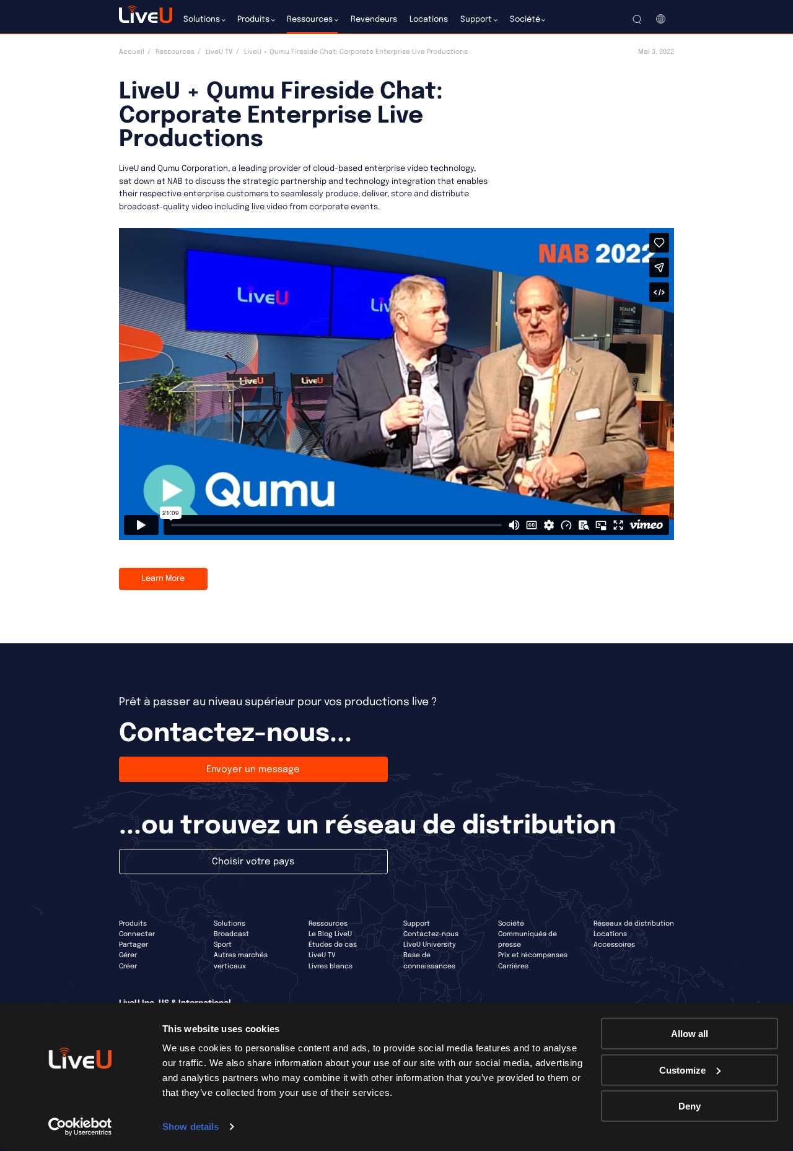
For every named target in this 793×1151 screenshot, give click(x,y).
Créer (128, 966)
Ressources (175, 52)
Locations (610, 934)
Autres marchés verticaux (241, 961)
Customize (682, 1069)
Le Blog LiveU (330, 934)
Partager (133, 945)
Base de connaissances (429, 961)
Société (511, 923)
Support (416, 923)
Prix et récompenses (532, 955)
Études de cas (333, 945)
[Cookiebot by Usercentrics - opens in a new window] (80, 1127)
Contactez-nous (430, 934)
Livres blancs (331, 966)
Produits (133, 923)
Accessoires (614, 945)
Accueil (131, 52)
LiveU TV (219, 52)
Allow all (689, 1033)
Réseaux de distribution (634, 923)
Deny (689, 1106)
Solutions (229, 923)
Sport (223, 945)
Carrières (513, 966)
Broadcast (231, 934)
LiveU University (429, 945)
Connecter (137, 934)
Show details (190, 1126)
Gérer (128, 955)
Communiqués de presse (527, 940)
